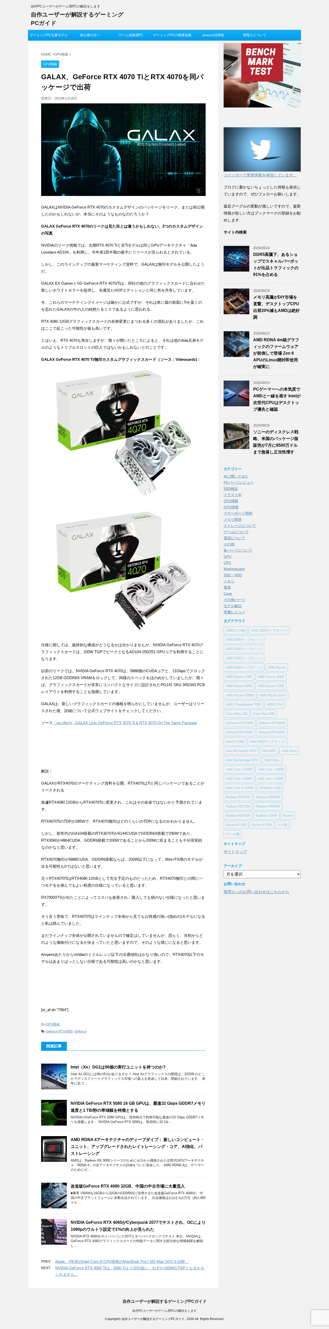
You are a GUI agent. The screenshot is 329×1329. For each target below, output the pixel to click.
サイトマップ (235, 851)
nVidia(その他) (270, 788)
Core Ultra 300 (263, 714)
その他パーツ (234, 600)
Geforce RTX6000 (271, 732)
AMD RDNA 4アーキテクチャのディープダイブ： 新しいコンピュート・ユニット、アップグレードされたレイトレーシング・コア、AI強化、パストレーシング (138, 1146)
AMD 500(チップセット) (244, 649)
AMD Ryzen (277, 667)
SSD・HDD (233, 575)
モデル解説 (233, 606)
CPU (227, 563)
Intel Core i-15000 (239, 778)
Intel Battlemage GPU (242, 760)
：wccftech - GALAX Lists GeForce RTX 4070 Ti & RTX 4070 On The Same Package (125, 723)
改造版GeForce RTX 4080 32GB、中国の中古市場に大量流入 (128, 1186)
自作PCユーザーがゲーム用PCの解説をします (164, 1311)
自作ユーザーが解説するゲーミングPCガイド (165, 1301)
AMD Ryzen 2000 (239, 677)
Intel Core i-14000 (271, 769)
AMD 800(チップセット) (244, 667)
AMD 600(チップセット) (244, 658)
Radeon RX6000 (268, 797)
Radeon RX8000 (268, 806)
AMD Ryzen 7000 (271, 686)
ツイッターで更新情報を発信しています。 (260, 175)
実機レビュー (234, 612)
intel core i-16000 (270, 778)
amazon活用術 (213, 35)
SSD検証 (231, 489)
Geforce (80, 1031)
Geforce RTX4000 (59, 1031)
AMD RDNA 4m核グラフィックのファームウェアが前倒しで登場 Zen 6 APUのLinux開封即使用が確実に (276, 353)
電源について (234, 538)
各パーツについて (238, 550)
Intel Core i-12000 (239, 769)
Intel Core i (272, 760)
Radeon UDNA (266, 816)
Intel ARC (269, 751)
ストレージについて (240, 526)
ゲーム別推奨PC (131, 35)
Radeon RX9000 (238, 816)
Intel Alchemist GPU (241, 751)
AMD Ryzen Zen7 (273, 695)
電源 (227, 587)
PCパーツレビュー (239, 482)
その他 (229, 544)
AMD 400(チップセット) (244, 640)
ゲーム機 (232, 834)
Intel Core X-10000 (240, 788)
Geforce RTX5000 (239, 732)
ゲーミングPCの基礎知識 (172, 35)
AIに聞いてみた (236, 476)
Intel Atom (289, 751)
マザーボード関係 (238, 513)
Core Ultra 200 (236, 714)
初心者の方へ (90, 35)
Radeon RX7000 (238, 806)
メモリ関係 (233, 519)
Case (228, 593)
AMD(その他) (235, 630)
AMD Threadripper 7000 (243, 704)
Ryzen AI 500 (262, 825)
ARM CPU (274, 704)
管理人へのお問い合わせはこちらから (256, 892)
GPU (227, 556)
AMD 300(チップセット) (269, 630)
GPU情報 (53, 1024)
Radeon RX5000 (238, 797)
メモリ (229, 581)
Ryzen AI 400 (236, 825)
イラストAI (232, 495)
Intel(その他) (235, 741)
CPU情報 (231, 501)
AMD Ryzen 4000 (271, 677)
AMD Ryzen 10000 (240, 695)
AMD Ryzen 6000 (239, 686)
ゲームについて (236, 532)
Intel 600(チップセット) (267, 741)
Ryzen (288, 816)
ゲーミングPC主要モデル (49, 35)
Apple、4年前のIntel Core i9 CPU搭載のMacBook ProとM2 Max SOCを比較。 (122, 1261)
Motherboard (234, 569)
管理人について (254, 35)
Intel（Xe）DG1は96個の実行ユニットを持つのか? (118, 1067)
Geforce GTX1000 (239, 723)
